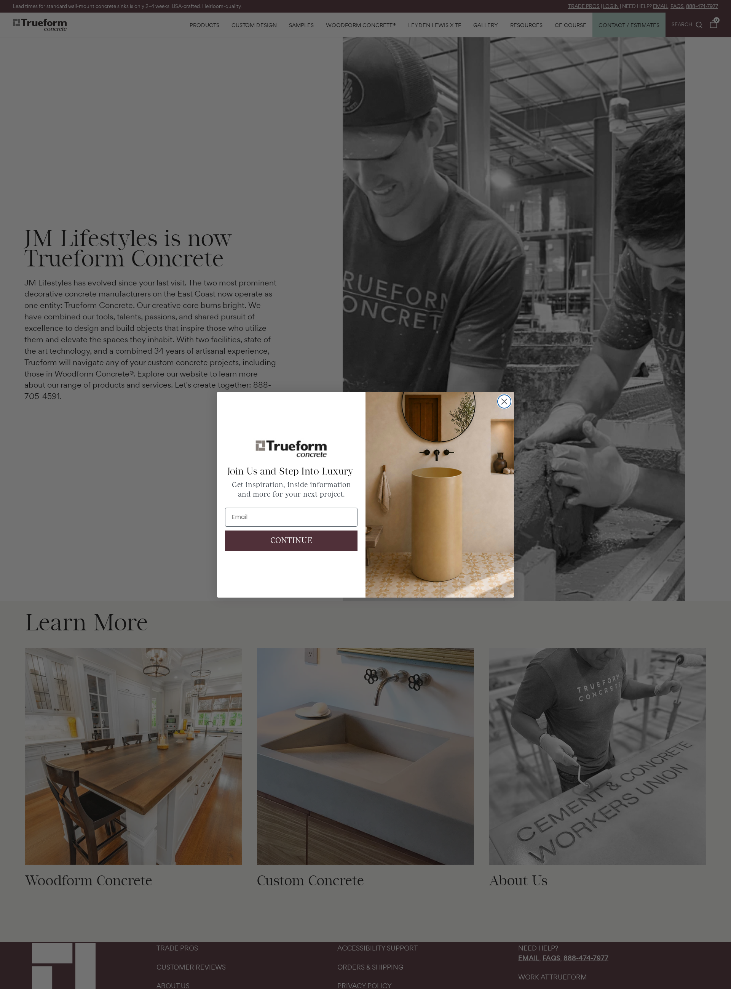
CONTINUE (291, 540)
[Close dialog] (504, 401)
